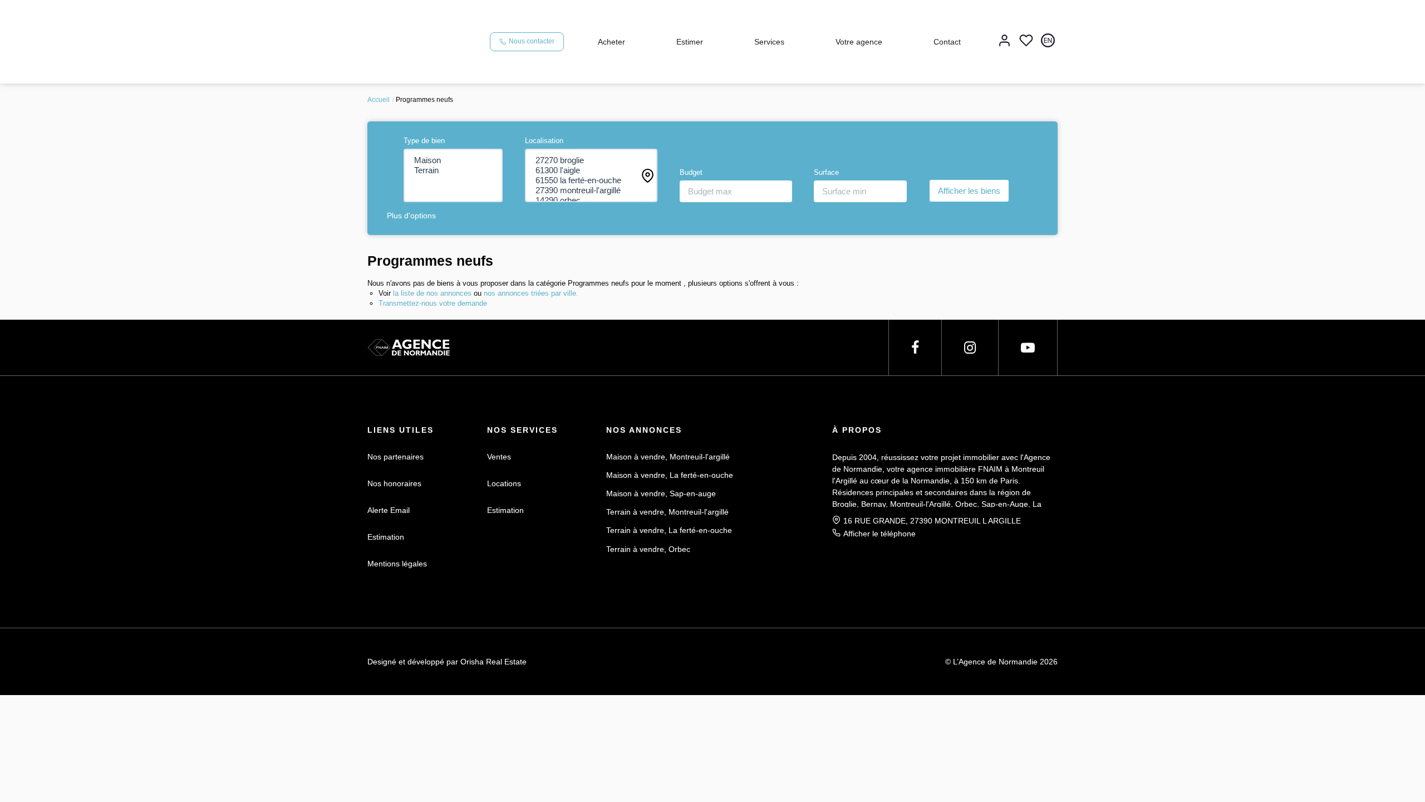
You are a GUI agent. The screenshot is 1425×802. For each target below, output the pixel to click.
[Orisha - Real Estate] (736, 660)
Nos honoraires (394, 483)
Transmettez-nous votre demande (433, 303)
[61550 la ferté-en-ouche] (591, 180)
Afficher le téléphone (879, 533)
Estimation (385, 536)
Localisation (544, 140)
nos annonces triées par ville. (531, 293)
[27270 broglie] (591, 160)
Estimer (689, 41)
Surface (826, 172)
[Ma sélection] (1026, 41)
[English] (1048, 41)
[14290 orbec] (591, 200)
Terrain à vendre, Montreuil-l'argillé (667, 511)
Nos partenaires (395, 456)
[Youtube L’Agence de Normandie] (1028, 348)
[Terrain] (453, 170)
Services (769, 41)
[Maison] (453, 160)
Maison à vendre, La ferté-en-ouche (669, 475)
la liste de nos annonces (432, 293)
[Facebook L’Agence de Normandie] (915, 348)
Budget (691, 172)
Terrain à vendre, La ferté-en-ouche (669, 530)
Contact (947, 41)
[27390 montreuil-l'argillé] (591, 190)
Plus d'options (411, 215)
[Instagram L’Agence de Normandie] (970, 348)
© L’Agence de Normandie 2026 (1001, 661)
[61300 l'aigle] (591, 170)
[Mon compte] (1004, 41)
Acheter (611, 41)
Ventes (499, 456)
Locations (504, 483)
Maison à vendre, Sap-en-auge (661, 493)
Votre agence (859, 41)
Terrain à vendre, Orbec (648, 549)
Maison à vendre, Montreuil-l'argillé (668, 456)
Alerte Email (388, 510)
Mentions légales (397, 563)
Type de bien (424, 140)
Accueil (378, 100)
